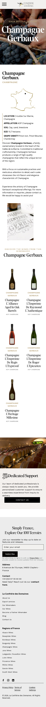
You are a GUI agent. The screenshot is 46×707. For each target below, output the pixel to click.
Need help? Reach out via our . (20, 583)
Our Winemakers (9, 605)
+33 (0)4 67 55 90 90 (11, 579)
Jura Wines (6, 650)
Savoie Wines (7, 668)
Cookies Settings (32, 688)
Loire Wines (7, 658)
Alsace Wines (7, 633)
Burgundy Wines (8, 643)
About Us (6, 598)
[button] (4, 4)
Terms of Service (18, 688)
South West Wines (9, 672)
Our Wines (6, 609)
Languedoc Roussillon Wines (14, 654)
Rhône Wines (7, 665)
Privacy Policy (7, 687)
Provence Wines (8, 661)
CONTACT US (22, 500)
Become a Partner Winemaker (14, 612)
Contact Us (7, 620)
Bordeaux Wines (9, 640)
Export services (8, 602)
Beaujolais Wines (9, 636)
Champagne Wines (9, 647)
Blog (4, 616)
